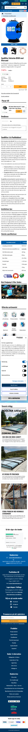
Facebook (15, 601)
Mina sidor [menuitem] (14, 677)
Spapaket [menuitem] (14, 648)
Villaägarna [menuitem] (14, 668)
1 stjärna (2, 121)
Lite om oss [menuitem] (14, 665)
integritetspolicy (22, 623)
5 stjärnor (7, 121)
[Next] (25, 109)
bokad (8, 563)
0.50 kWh (24, 249)
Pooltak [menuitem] (14, 643)
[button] (2, 7)
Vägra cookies (14, 393)
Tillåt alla (14, 385)
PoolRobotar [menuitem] (14, 637)
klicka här (20, 592)
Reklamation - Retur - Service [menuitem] (14, 685)
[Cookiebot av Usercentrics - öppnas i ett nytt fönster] (17, 338)
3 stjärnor (5, 121)
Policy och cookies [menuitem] (14, 694)
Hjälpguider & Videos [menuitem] (14, 657)
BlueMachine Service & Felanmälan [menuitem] (14, 691)
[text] (4, 70)
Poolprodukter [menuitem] (14, 631)
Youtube (15, 607)
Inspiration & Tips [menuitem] (14, 660)
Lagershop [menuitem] (14, 662)
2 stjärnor (3, 121)
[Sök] (25, 7)
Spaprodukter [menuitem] (14, 634)
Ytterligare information (18, 381)
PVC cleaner (18, 214)
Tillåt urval (14, 389)
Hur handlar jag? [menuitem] (14, 680)
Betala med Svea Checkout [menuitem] (14, 696)
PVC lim (25, 214)
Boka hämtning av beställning (14, 594)
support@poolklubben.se (15, 557)
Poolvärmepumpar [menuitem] (14, 640)
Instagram (15, 604)
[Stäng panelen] (25, 337)
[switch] (24, 366)
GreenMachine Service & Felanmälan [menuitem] (14, 688)
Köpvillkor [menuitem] (14, 682)
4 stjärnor (6, 121)
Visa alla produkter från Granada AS (10, 93)
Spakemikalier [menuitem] (14, 645)
